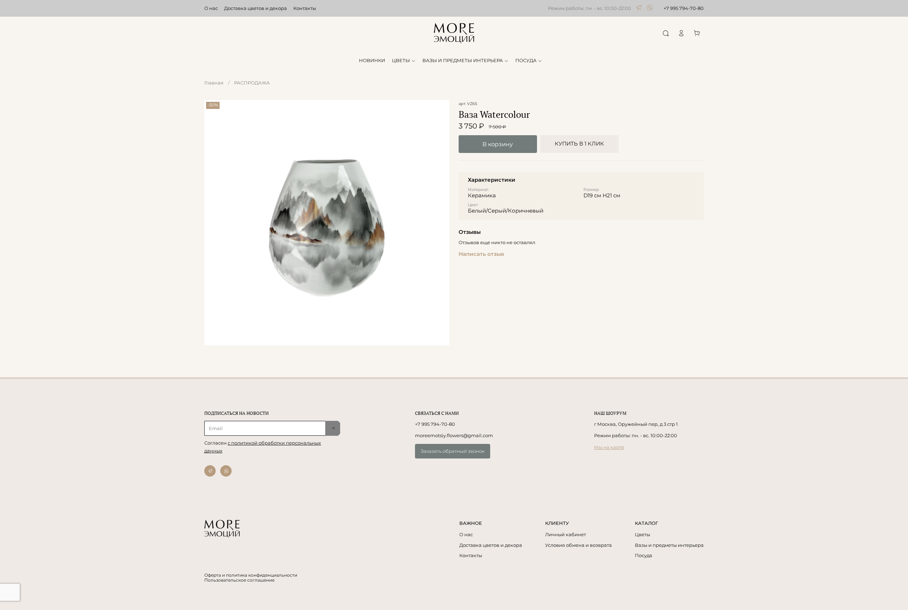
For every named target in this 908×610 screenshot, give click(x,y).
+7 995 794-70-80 (684, 8)
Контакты (304, 8)
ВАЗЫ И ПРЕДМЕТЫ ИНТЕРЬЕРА (462, 60)
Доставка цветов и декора (255, 8)
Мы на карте (609, 447)
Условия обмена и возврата (578, 545)
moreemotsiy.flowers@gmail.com (454, 435)
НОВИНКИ (372, 60)
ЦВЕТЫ (401, 60)
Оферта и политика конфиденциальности (250, 575)
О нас (211, 8)
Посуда (643, 555)
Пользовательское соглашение (239, 580)
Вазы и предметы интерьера (669, 545)
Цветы (642, 534)
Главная (213, 83)
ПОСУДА (526, 60)
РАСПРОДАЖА (252, 83)
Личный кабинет (565, 534)
